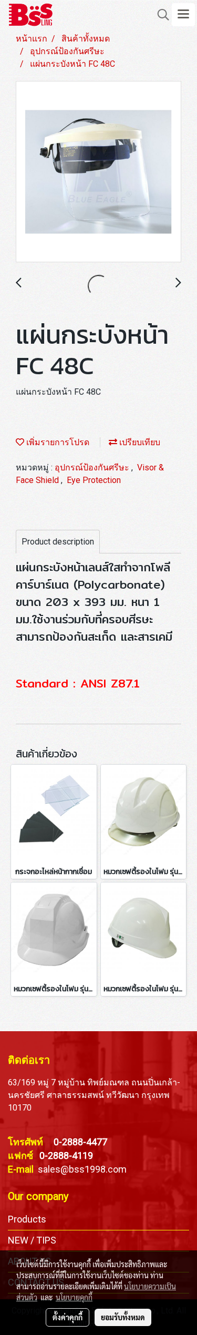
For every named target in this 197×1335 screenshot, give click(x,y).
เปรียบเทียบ (138, 442)
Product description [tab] (58, 542)
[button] (159, 14)
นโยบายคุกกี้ (74, 1297)
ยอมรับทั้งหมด (123, 1317)
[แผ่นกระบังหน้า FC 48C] (98, 172)
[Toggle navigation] (183, 14)
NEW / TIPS (32, 1240)
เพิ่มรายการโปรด (56, 442)
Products (27, 1219)
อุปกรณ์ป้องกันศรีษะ (93, 468)
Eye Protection (94, 480)
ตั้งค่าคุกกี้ (67, 1317)
